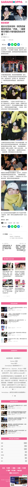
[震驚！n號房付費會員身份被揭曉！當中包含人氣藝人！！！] (4, 309)
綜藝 (2, 446)
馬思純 (18, 222)
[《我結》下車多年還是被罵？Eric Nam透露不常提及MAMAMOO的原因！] (4, 315)
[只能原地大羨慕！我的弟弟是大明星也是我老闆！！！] (4, 334)
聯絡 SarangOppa (14, 473)
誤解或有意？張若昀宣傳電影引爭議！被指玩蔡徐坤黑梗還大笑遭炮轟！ (17, 418)
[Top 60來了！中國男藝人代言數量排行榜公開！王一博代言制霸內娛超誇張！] (8, 283)
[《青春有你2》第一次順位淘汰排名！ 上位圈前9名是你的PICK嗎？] (4, 321)
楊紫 (14, 222)
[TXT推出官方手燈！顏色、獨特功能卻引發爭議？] (4, 340)
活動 (14, 470)
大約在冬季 (10, 222)
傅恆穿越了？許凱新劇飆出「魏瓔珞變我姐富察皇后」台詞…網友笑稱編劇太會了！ (20, 248)
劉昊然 (5, 222)
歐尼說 (2, 455)
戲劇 (17, 263)
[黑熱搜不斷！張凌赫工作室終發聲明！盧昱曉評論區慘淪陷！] (4, 432)
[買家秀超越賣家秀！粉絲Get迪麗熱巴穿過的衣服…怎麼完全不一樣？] (20, 283)
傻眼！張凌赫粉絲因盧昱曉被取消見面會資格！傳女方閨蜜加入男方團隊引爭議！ (17, 412)
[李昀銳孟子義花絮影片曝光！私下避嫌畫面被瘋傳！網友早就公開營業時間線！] (20, 266)
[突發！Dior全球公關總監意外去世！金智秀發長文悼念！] (4, 407)
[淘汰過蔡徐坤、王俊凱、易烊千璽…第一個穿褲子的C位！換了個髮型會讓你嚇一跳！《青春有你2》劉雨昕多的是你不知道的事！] (4, 328)
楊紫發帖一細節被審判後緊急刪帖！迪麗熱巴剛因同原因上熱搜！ (17, 425)
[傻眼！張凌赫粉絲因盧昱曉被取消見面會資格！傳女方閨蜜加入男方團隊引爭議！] (4, 413)
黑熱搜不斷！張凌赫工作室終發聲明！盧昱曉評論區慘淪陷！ (17, 431)
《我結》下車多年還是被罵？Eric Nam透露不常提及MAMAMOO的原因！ (17, 314)
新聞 (3, 22)
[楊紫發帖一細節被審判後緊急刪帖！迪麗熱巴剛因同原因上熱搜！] (4, 426)
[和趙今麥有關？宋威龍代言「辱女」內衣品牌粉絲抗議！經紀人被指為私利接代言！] (8, 266)
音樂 (2, 452)
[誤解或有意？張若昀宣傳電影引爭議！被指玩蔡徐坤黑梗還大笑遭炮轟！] (4, 419)
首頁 (3, 468)
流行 (2, 461)
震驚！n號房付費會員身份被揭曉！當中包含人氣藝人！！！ (17, 308)
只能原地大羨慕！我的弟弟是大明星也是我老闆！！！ (17, 333)
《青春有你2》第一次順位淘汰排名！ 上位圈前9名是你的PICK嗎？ (17, 320)
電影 (7, 22)
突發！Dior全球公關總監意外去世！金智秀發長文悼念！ (17, 406)
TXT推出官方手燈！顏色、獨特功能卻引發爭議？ (17, 339)
